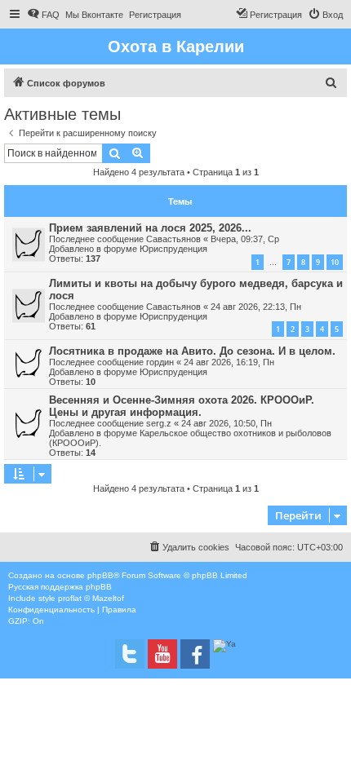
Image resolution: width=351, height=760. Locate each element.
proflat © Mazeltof (91, 598)
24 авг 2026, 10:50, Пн (226, 423)
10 (335, 262)
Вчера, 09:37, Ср (245, 239)
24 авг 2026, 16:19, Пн (229, 362)
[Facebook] (195, 654)
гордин (160, 362)
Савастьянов (173, 239)
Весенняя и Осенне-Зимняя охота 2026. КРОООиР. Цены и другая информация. (181, 406)
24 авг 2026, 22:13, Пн (256, 307)
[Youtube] (162, 654)
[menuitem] (43, 14)
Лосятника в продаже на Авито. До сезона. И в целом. (192, 351)
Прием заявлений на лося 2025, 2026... (150, 228)
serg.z (158, 423)
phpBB (100, 575)
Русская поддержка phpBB (60, 586)
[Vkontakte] (129, 654)
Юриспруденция (173, 249)
